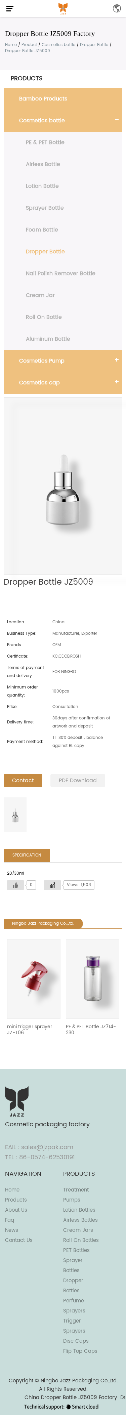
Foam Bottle (42, 229)
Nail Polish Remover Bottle (60, 273)
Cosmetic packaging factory (47, 1124)
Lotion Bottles (79, 1210)
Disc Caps (76, 1341)
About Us (16, 1210)
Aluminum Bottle (48, 339)
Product (29, 45)
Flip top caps (80, 1351)
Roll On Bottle (44, 317)
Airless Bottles (80, 1220)
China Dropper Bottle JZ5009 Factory (71, 1397)
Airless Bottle (43, 164)
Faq (9, 1220)
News (11, 1230)
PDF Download (78, 780)
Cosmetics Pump (42, 361)
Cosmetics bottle (58, 45)
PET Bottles (76, 1250)
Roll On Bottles (81, 1240)
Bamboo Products (43, 98)
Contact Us (19, 1240)
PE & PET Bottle (45, 142)
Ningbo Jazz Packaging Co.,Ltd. (79, 1381)
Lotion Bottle (42, 186)
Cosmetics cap (39, 382)
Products (16, 1200)
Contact (23, 780)
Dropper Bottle (94, 45)
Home (11, 45)
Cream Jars (78, 1230)
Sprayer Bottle (45, 208)
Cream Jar (40, 295)
